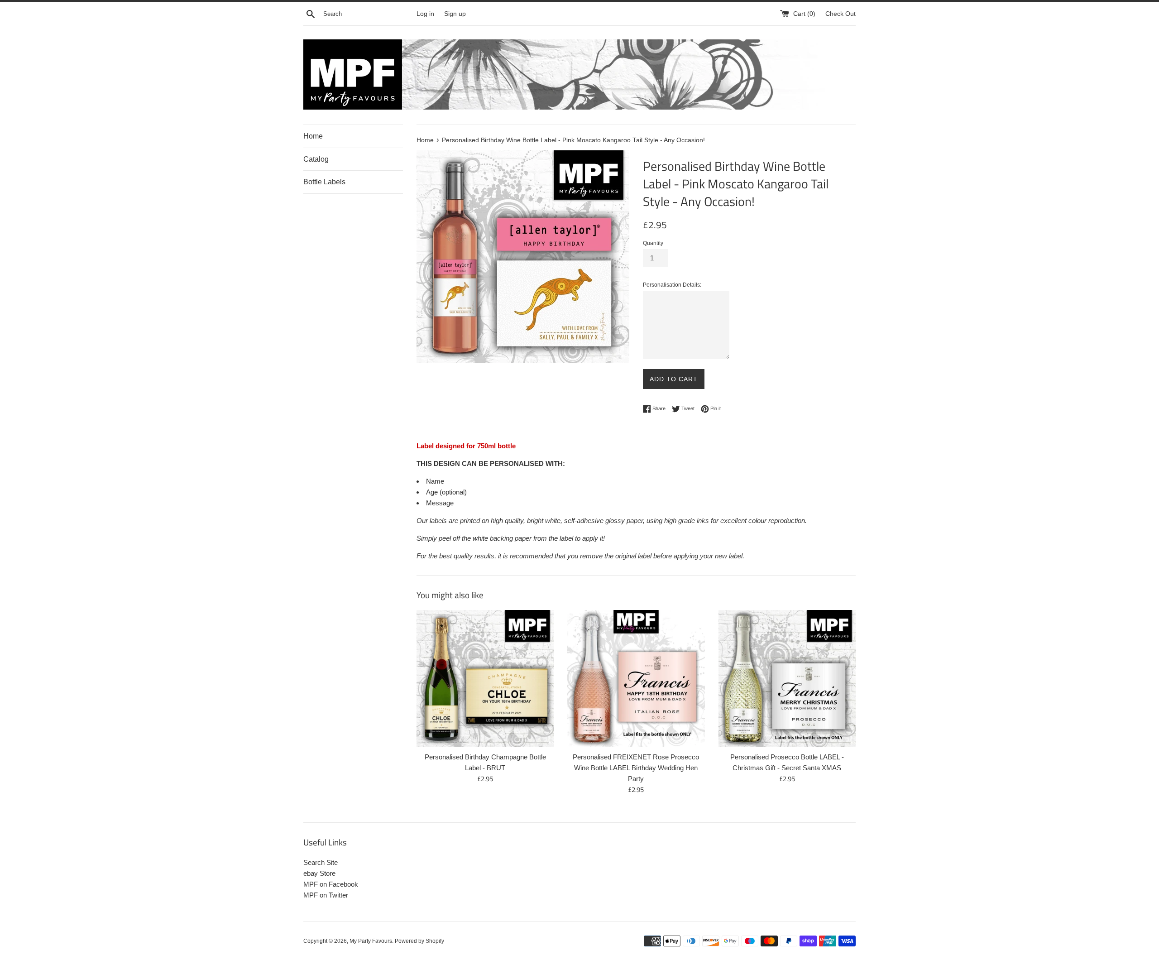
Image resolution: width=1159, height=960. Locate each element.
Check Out (840, 13)
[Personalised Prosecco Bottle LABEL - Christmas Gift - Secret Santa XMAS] (787, 678)
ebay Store (319, 873)
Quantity (653, 243)
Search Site (320, 862)
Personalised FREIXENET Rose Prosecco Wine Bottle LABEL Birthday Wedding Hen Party (636, 767)
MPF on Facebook (330, 884)
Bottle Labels (324, 182)
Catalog (316, 159)
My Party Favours (371, 941)
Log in (425, 13)
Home (313, 136)
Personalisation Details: (672, 285)
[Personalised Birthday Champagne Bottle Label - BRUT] (485, 678)
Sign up (455, 13)
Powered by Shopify (419, 941)
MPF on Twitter (325, 895)
